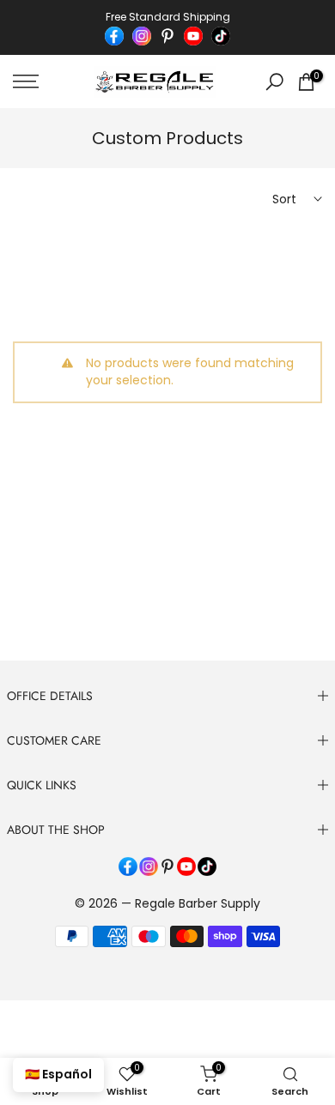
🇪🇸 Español (58, 1074)
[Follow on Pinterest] (167, 36)
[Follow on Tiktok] (220, 36)
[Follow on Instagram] (141, 36)
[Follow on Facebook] (114, 36)
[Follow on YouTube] (193, 36)
